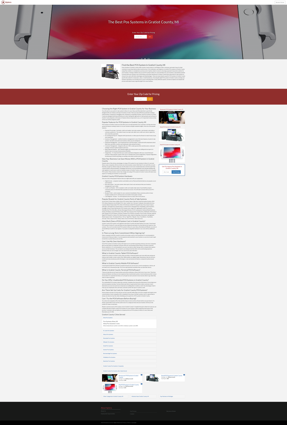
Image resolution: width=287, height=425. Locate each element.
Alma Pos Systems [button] (108, 317)
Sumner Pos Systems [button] (108, 349)
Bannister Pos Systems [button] (109, 361)
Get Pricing (176, 172)
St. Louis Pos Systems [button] (108, 330)
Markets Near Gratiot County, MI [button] (140, 396)
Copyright (133, 422)
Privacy (124, 422)
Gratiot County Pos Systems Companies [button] (113, 366)
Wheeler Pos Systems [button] (108, 342)
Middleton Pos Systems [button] (109, 357)
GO (150, 36)
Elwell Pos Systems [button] (108, 345)
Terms (128, 422)
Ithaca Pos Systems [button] (108, 334)
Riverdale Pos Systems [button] (109, 338)
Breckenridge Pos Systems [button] (110, 353)
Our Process (133, 411)
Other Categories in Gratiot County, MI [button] (113, 396)
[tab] (129, 317)
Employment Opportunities (108, 413)
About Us (103, 411)
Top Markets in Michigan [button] (166, 396)
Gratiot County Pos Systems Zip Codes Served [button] (115, 371)
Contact (132, 414)
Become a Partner (280, 2)
